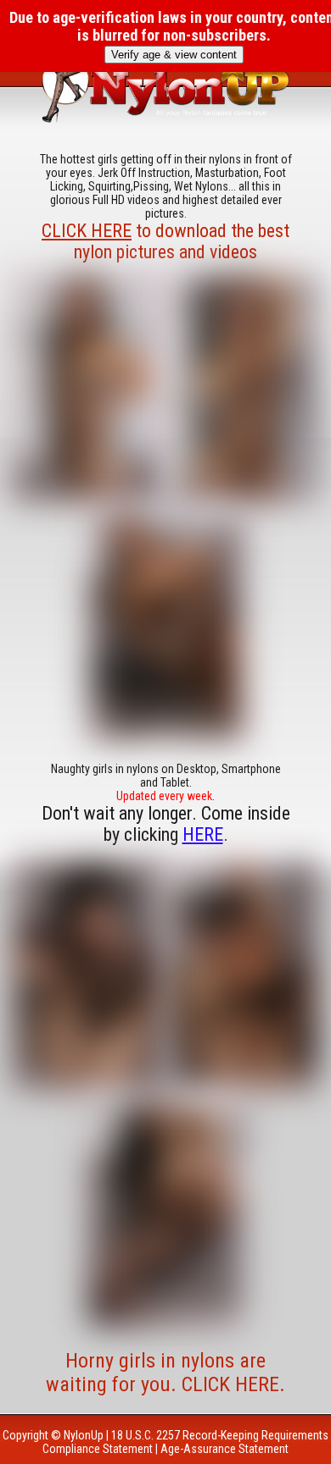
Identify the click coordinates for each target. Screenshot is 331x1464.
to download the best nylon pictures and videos (165, 241)
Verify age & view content (174, 54)
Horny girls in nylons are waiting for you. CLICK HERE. (165, 1372)
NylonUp (84, 1435)
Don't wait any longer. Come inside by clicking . (166, 824)
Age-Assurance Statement (224, 1449)
